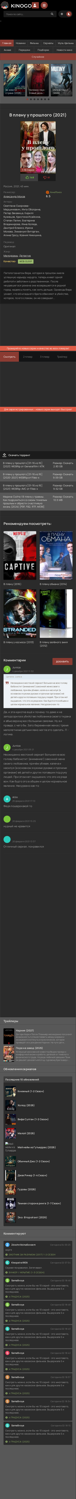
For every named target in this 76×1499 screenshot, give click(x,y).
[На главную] (16, 5)
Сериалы (48, 43)
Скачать (68, 463)
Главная (6, 43)
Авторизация (35, 5)
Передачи (24, 49)
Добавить (62, 661)
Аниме (7, 49)
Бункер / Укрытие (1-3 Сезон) (27, 1272)
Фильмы (34, 43)
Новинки (20, 43)
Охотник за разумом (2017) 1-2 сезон (32, 1254)
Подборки (43, 49)
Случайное (38, 56)
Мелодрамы (11, 255)
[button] (27, 99)
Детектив (25, 255)
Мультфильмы (66, 43)
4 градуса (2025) (19, 1296)
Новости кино (64, 49)
